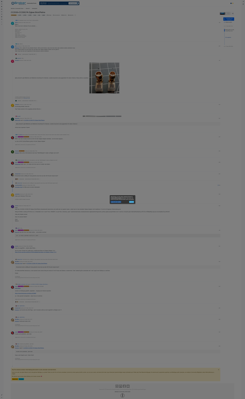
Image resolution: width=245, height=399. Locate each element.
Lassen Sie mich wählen (116, 201)
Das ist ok (131, 201)
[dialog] (122, 199)
